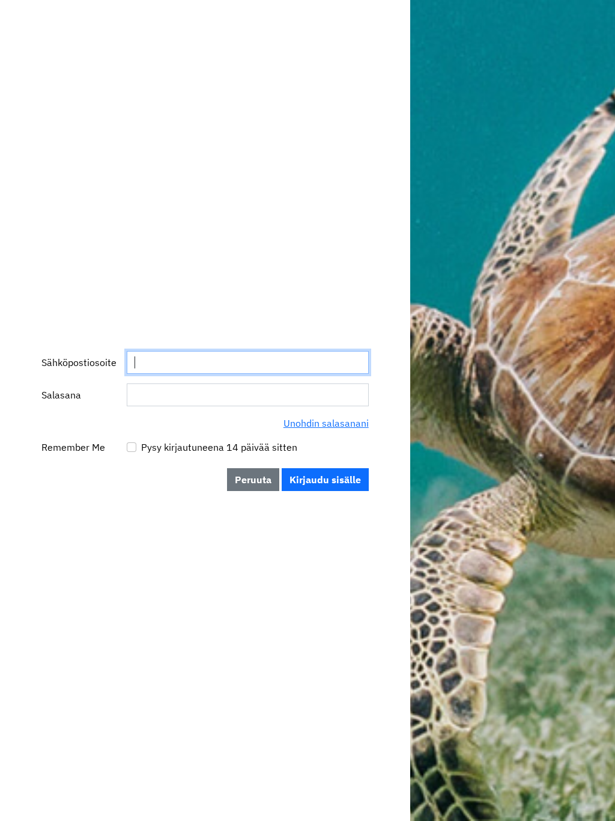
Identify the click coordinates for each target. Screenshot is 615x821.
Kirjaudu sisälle (325, 480)
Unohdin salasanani (326, 423)
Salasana (61, 395)
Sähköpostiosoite (79, 362)
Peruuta (253, 480)
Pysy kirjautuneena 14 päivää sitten (219, 447)
